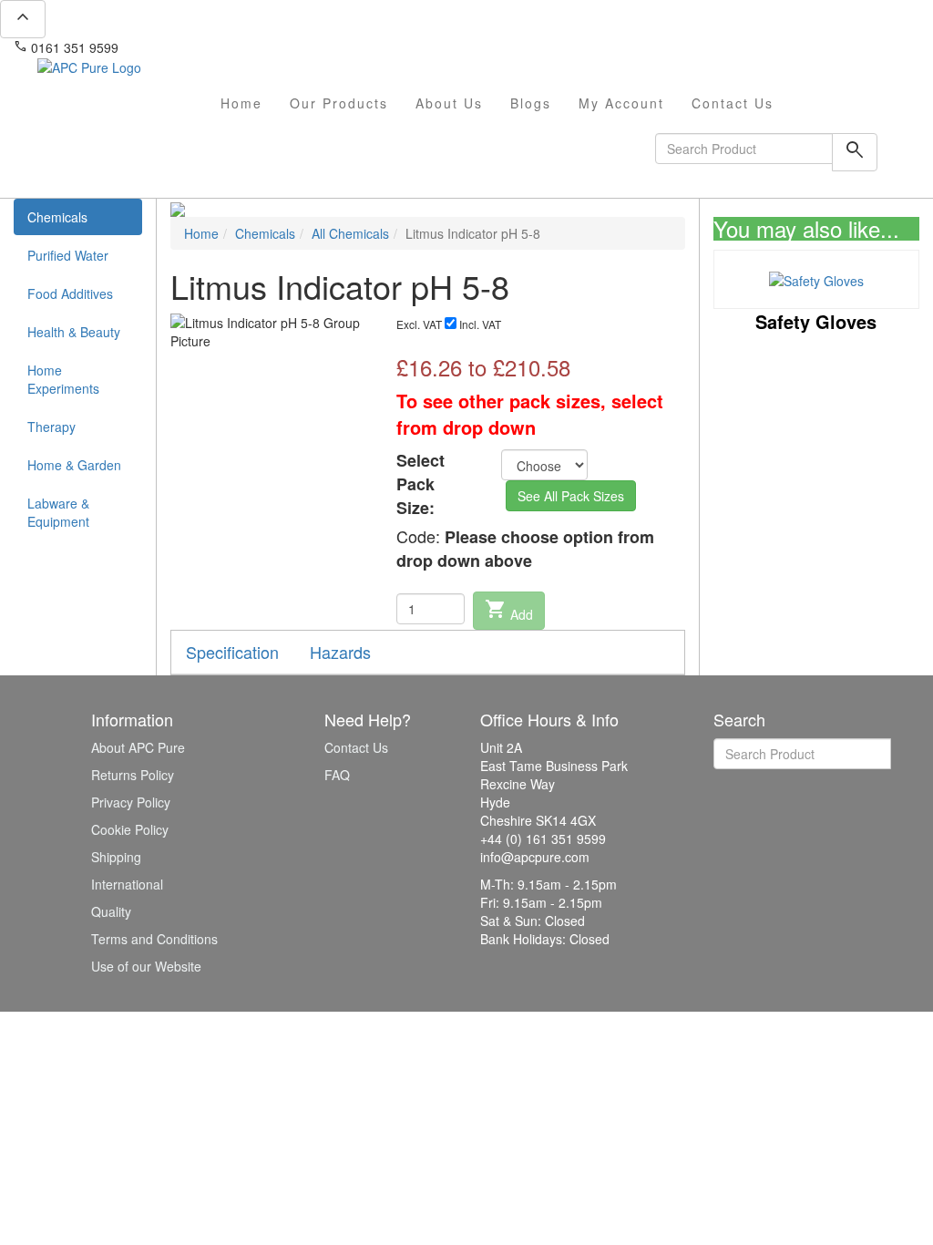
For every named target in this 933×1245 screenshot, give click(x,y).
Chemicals (57, 217)
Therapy (51, 426)
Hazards (340, 652)
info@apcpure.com (185, 47)
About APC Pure (138, 747)
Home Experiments (63, 379)
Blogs (530, 103)
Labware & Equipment (58, 512)
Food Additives (70, 293)
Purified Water (67, 255)
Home (241, 103)
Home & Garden (74, 465)
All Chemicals (350, 233)
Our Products (339, 103)
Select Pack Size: (420, 484)
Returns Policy (132, 775)
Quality (111, 911)
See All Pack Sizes (571, 496)
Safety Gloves (816, 321)
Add (509, 610)
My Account (621, 103)
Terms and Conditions (154, 939)
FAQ (337, 775)
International (127, 884)
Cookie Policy (130, 829)
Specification (232, 652)
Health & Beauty (73, 332)
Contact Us (733, 103)
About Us (449, 103)
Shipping (116, 857)
